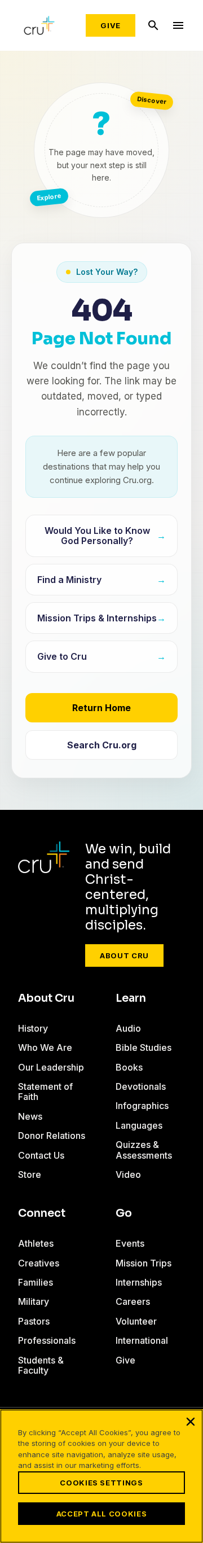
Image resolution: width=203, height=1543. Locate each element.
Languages (139, 1125)
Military (33, 1301)
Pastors (34, 1321)
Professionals (47, 1340)
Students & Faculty (41, 1365)
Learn (131, 998)
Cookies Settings (101, 1482)
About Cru (124, 955)
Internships (139, 1282)
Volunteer (136, 1321)
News (30, 1116)
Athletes (36, 1243)
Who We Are (45, 1047)
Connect (41, 1213)
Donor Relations (51, 1135)
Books (129, 1067)
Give (110, 25)
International (142, 1340)
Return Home (101, 707)
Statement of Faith (45, 1091)
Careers (133, 1301)
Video (128, 1174)
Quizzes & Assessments (144, 1149)
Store (29, 1174)
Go (124, 1213)
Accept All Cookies (101, 1513)
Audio (128, 1028)
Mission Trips (143, 1263)
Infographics (142, 1105)
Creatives (38, 1263)
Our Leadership (51, 1067)
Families (35, 1282)
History (33, 1028)
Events (130, 1243)
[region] (101, 1476)
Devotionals (141, 1086)
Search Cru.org (101, 745)
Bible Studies (143, 1047)
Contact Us (41, 1155)
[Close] (190, 1421)
